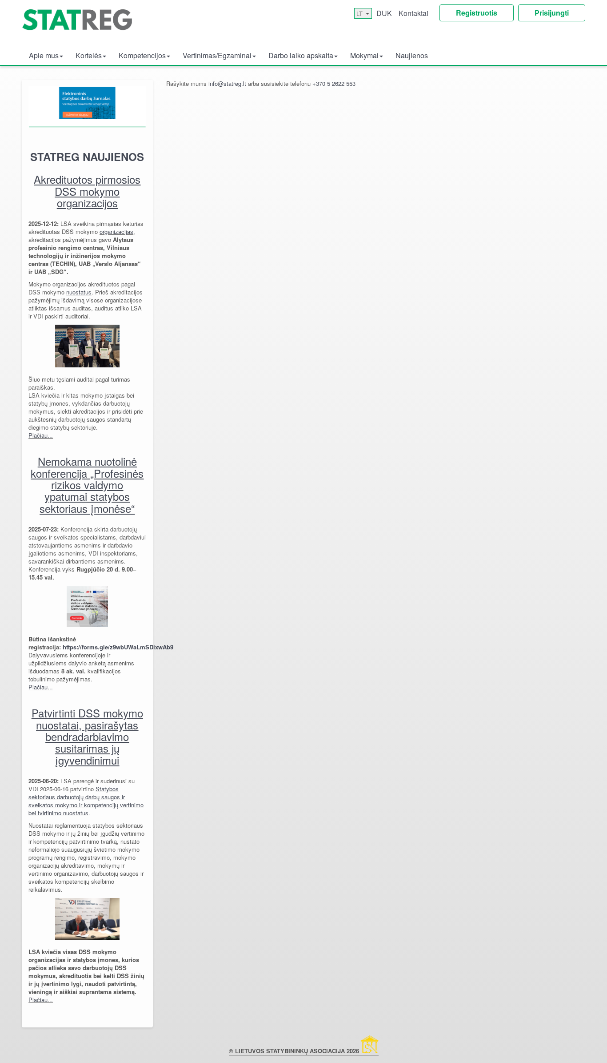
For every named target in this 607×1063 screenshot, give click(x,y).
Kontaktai (413, 13)
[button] (46, 55)
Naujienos (411, 55)
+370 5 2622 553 (333, 83)
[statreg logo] (77, 24)
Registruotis (476, 13)
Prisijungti (552, 13)
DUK (384, 13)
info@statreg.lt (226, 83)
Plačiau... (40, 435)
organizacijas (116, 231)
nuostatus (79, 292)
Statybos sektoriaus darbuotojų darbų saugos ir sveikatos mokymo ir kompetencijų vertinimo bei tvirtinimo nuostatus (86, 801)
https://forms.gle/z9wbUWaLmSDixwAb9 (118, 647)
